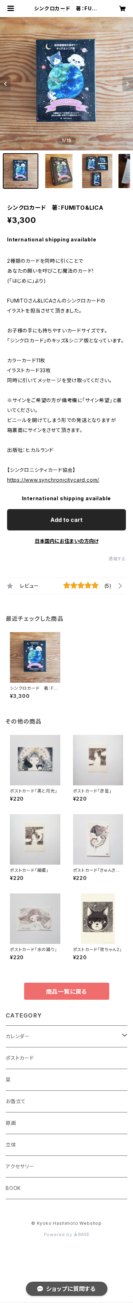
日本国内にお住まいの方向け (67, 541)
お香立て (16, 1101)
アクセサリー (20, 1166)
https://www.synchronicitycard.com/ (53, 480)
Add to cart (66, 519)
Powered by (59, 1234)
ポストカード (20, 1058)
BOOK (13, 1188)
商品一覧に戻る (66, 991)
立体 (11, 1145)
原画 (11, 1123)
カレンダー (18, 1036)
